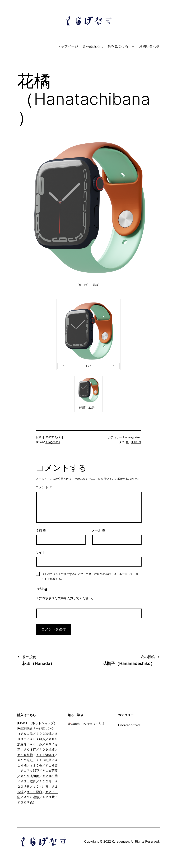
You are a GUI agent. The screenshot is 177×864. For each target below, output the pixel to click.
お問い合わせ (149, 46)
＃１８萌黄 (50, 770)
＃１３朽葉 (44, 760)
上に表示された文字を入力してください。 (65, 598)
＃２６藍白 (34, 792)
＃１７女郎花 (29, 770)
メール (98, 530)
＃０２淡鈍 (44, 733)
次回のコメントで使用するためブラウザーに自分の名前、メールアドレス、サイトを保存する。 (90, 576)
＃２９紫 (48, 797)
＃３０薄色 (25, 802)
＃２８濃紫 (31, 797)
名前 (41, 530)
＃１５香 (36, 765)
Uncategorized (132, 437)
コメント (44, 487)
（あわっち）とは (92, 723)
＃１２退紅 (25, 760)
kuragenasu (52, 442)
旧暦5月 (136, 442)
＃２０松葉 (50, 776)
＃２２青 (45, 781)
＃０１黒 (26, 733)
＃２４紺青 (40, 786)
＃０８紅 (30, 749)
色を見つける (118, 46)
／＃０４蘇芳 (36, 739)
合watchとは (93, 46)
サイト (40, 552)
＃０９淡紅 (47, 749)
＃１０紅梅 (25, 755)
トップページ (67, 46)
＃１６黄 (51, 765)
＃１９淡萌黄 (29, 776)
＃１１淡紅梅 (45, 755)
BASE (24, 723)
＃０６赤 (36, 744)
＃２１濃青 (28, 781)
